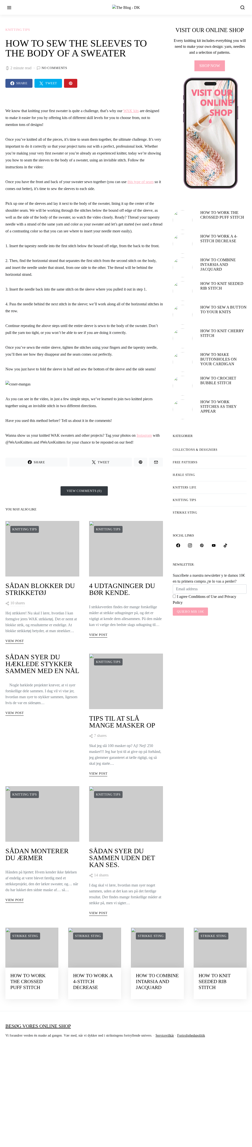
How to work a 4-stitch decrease (92, 981)
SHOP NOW (209, 66)
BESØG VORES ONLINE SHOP (38, 1026)
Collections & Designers (195, 450)
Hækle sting (184, 475)
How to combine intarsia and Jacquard (218, 264)
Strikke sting (185, 512)
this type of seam (140, 182)
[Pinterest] (201, 545)
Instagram (144, 435)
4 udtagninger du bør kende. (122, 589)
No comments (54, 68)
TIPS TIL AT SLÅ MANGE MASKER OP (122, 721)
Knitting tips (17, 30)
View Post (14, 641)
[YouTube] (213, 545)
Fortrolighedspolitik (191, 1035)
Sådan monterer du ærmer (37, 854)
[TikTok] (225, 545)
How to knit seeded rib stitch (215, 981)
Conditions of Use (203, 596)
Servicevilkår (165, 1035)
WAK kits (131, 111)
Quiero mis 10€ (190, 611)
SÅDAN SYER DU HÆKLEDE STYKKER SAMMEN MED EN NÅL (42, 664)
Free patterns (185, 462)
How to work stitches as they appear (218, 406)
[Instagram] (190, 545)
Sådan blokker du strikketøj (40, 589)
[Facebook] (178, 545)
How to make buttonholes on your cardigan (218, 359)
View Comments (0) (84, 491)
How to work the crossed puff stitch (28, 981)
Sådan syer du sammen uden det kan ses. (122, 858)
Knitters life (184, 487)
